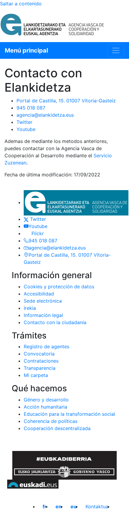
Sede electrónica (43, 301)
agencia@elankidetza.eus (45, 115)
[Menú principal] (115, 50)
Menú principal (26, 50)
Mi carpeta (36, 375)
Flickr (36, 233)
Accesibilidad (39, 294)
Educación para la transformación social (69, 414)
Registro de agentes (46, 346)
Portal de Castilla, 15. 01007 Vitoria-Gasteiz (66, 101)
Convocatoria (39, 354)
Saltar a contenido (21, 4)
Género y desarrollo (46, 400)
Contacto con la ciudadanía (55, 322)
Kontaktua (97, 506)
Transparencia (40, 368)
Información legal (43, 315)
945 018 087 (30, 108)
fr (44, 506)
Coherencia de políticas (50, 421)
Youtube (25, 129)
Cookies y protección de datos (59, 287)
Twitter (24, 122)
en (59, 506)
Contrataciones (41, 361)
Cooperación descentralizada (57, 428)
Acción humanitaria (45, 407)
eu (73, 506)
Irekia (30, 308)
